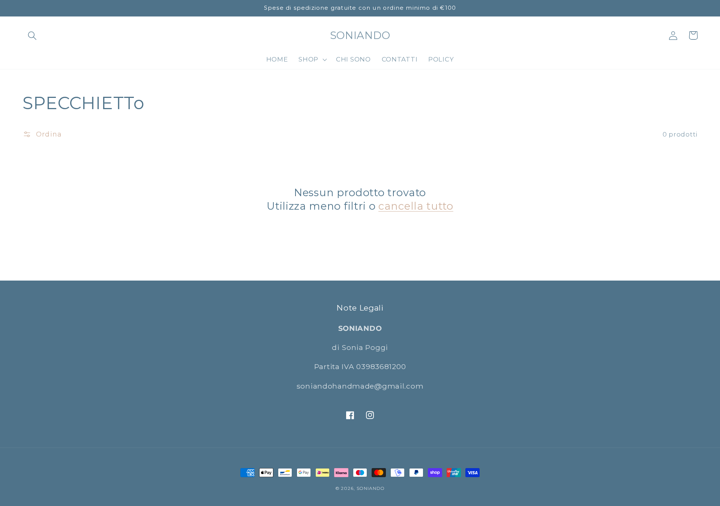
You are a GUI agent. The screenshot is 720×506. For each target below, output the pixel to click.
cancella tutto (415, 206)
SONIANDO (371, 488)
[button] (32, 35)
